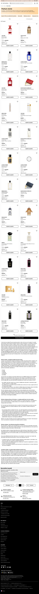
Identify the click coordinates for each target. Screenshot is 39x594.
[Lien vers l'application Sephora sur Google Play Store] (4, 572)
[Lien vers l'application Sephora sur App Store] (10, 572)
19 (27, 485)
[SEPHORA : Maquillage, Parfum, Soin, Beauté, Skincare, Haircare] (5, 3)
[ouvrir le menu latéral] (1, 3)
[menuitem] (35, 3)
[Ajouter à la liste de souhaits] (17, 24)
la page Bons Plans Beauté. (19, 576)
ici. (22, 575)
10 (22, 485)
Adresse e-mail (22, 472)
